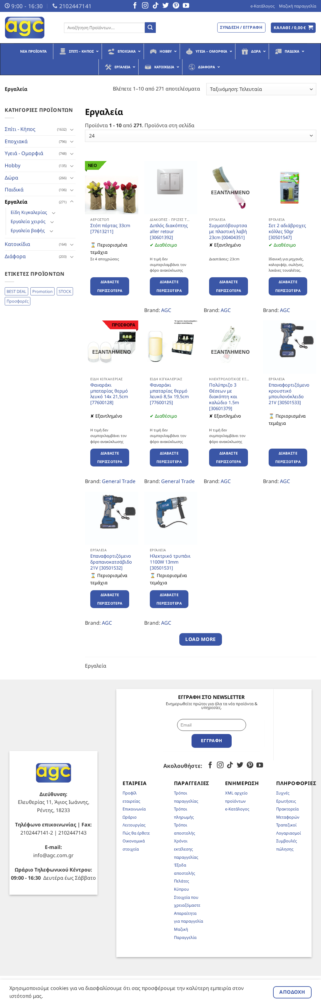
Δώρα (11, 177)
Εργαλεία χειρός (28, 221)
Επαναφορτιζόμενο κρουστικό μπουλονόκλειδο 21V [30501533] (289, 393)
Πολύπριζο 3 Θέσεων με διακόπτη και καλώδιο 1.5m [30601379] (224, 396)
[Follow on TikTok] (155, 6)
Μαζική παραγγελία (297, 6)
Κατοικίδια (17, 244)
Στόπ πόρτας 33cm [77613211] (110, 228)
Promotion (42, 291)
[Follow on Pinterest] (176, 6)
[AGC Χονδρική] (30, 27)
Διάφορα (15, 256)
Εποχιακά (16, 141)
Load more (200, 639)
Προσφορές (18, 301)
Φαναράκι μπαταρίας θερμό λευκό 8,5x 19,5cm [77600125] (169, 393)
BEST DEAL (16, 291)
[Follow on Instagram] (145, 6)
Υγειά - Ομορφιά (24, 153)
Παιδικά (14, 189)
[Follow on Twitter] (165, 6)
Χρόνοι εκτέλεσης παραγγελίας (186, 849)
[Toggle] (72, 129)
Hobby (12, 165)
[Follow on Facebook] (135, 6)
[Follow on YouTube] (186, 6)
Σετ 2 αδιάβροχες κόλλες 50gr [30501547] (287, 231)
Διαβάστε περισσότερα (110, 286)
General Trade (118, 481)
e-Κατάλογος (262, 6)
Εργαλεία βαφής (28, 230)
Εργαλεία (16, 201)
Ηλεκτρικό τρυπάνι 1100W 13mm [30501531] (170, 561)
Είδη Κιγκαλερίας (29, 212)
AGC (166, 310)
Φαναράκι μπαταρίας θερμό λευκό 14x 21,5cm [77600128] (109, 393)
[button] (293, 28)
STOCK (65, 291)
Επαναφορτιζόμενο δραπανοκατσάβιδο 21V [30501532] (111, 561)
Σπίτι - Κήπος (20, 129)
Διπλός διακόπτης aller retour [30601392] (169, 231)
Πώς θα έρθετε (136, 833)
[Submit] (150, 27)
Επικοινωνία (134, 809)
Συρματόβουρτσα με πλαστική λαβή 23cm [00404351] (228, 231)
